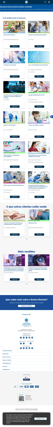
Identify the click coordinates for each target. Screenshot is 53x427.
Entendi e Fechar (40, 418)
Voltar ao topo (27, 314)
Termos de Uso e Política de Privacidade (26, 409)
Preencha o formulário (26, 306)
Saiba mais (14, 46)
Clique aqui (28, 395)
